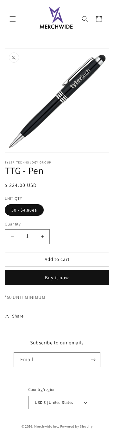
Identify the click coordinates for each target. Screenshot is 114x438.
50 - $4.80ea (24, 210)
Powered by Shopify (76, 426)
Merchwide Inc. (46, 426)
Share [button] (18, 316)
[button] (13, 19)
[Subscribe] (93, 359)
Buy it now (57, 278)
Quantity (13, 224)
